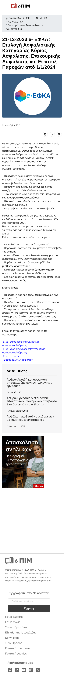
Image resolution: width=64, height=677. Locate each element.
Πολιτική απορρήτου (18, 648)
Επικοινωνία (13, 622)
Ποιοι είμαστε (14, 616)
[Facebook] (45, 134)
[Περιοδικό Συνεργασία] (32, 462)
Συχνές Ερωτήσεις (16, 627)
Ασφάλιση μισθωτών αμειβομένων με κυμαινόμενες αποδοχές (30, 418)
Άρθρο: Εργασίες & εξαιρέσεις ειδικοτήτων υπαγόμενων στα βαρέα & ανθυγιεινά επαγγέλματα (32, 401)
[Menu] (5, 6)
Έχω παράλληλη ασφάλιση (17, 359)
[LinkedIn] (59, 134)
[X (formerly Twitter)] (52, 134)
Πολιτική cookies (16, 653)
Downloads (12, 637)
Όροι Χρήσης (13, 643)
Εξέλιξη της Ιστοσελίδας (20, 632)
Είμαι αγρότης (11, 356)
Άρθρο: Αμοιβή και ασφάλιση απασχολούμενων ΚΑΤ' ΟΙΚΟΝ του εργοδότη (29, 383)
